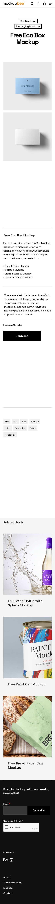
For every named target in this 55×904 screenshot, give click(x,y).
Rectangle (10, 434)
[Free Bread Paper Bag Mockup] (27, 735)
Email (6, 804)
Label (7, 428)
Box (7, 421)
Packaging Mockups (28, 26)
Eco (15, 421)
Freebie (35, 421)
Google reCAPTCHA (13, 820)
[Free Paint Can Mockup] (27, 654)
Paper (33, 428)
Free (24, 421)
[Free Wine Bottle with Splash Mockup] (27, 573)
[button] (50, 3)
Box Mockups (28, 21)
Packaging (20, 428)
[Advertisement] (27, 193)
